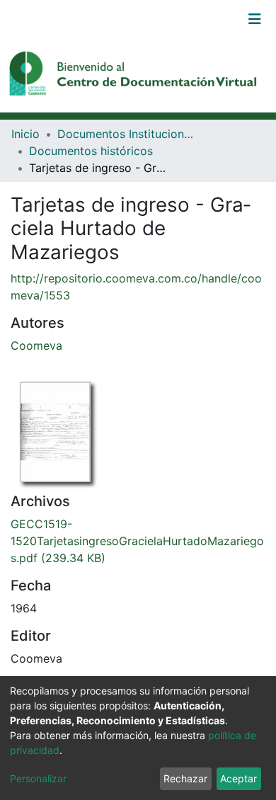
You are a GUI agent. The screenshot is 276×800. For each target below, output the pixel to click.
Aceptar (238, 778)
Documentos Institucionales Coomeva (128, 134)
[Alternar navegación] (254, 19)
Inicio (25, 134)
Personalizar (38, 778)
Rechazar (185, 778)
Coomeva (36, 345)
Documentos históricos (91, 151)
